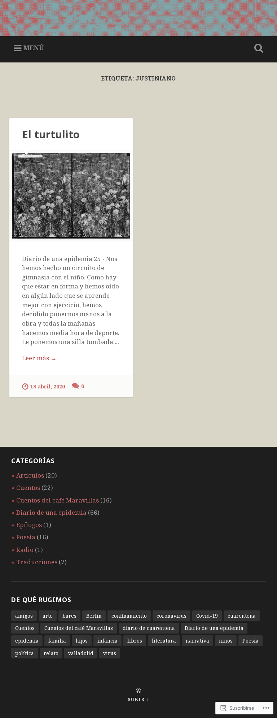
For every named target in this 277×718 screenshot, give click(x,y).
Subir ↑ (138, 699)
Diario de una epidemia (51, 512)
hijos (82, 640)
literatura (164, 640)
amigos (24, 615)
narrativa (197, 640)
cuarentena (242, 615)
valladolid (80, 653)
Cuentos (28, 487)
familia (57, 640)
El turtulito (51, 134)
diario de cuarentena (149, 628)
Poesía (25, 537)
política (24, 653)
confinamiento (129, 615)
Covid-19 (207, 615)
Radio (25, 549)
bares (69, 615)
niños (226, 640)
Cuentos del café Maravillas (57, 500)
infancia (107, 640)
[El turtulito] (71, 196)
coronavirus (171, 615)
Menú (33, 47)
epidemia (27, 640)
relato (51, 653)
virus (109, 653)
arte (48, 615)
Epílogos (29, 525)
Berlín (94, 615)
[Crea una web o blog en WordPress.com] (138, 691)
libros (134, 640)
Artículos (30, 475)
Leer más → (39, 358)
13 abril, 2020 (47, 386)
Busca (257, 48)
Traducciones (36, 562)
